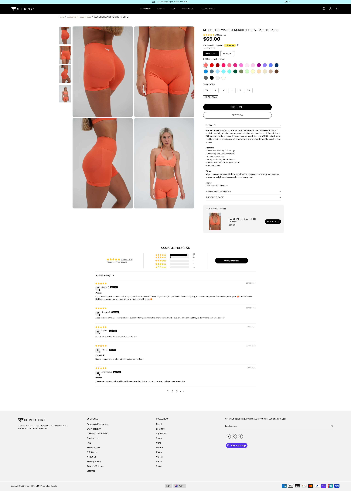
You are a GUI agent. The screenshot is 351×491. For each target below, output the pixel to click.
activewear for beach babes (79, 17)
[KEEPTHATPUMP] (22, 8)
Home (61, 17)
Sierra (159, 466)
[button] (209, 35)
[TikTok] (240, 437)
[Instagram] (234, 437)
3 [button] (176, 391)
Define (159, 447)
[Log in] (331, 9)
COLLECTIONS (207, 8)
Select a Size (209, 84)
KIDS (172, 8)
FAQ (89, 443)
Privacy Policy (94, 461)
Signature (161, 433)
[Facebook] (228, 437)
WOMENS (144, 8)
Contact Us (92, 438)
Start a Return (94, 429)
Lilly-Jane (160, 429)
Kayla (159, 452)
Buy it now (237, 115)
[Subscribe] (332, 426)
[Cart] (337, 9)
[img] (101, 283)
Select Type (209, 48)
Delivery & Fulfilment (97, 433)
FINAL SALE (187, 8)
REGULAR (227, 53)
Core (158, 443)
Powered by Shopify (48, 486)
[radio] (205, 65)
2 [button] (172, 391)
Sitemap (91, 471)
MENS (160, 8)
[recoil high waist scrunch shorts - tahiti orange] (103, 71)
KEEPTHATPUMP (33, 486)
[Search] (324, 9)
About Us (91, 457)
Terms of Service (95, 466)
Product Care (93, 447)
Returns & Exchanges (97, 424)
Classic (159, 457)
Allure (159, 461)
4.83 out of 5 (126, 259)
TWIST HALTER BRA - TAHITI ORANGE (242, 220)
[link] (44, 420)
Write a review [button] (231, 260)
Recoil (159, 424)
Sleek (159, 438)
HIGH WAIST (211, 53)
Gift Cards (92, 452)
